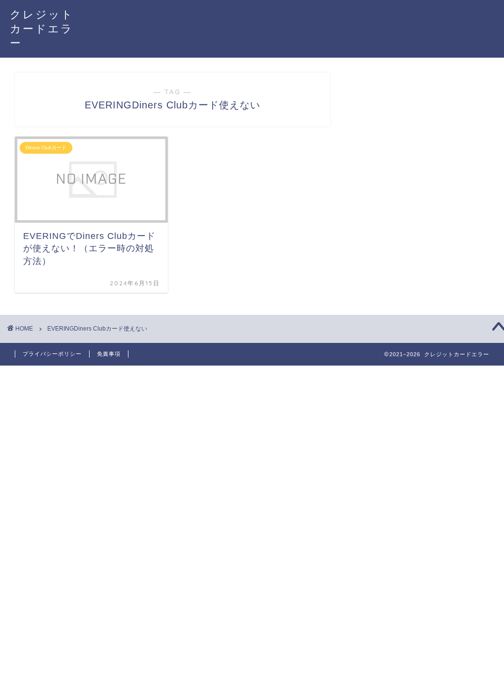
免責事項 (109, 354)
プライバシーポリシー (52, 354)
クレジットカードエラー (42, 28)
